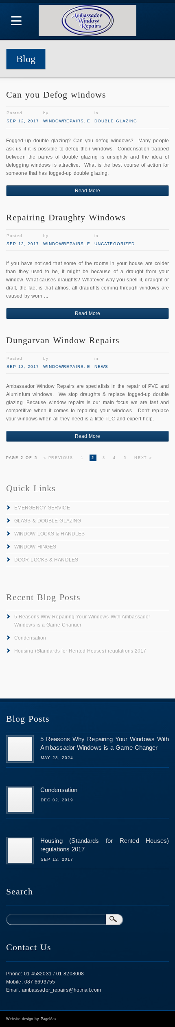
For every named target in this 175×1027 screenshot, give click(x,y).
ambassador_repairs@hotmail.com (61, 990)
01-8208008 (70, 974)
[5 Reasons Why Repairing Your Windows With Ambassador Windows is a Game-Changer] (20, 761)
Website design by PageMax (31, 1019)
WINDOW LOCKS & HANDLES (49, 534)
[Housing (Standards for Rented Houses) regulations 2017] (20, 863)
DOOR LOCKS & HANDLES (46, 560)
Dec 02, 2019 (57, 800)
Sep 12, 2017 (23, 121)
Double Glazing (115, 121)
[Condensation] (20, 812)
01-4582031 (38, 974)
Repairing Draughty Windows (66, 217)
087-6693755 (39, 982)
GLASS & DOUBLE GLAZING (47, 521)
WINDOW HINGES (35, 547)
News (101, 366)
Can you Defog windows (56, 94)
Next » (143, 458)
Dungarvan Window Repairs (63, 340)
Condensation (30, 638)
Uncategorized (114, 244)
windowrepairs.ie (66, 121)
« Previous (58, 458)
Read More (88, 191)
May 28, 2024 (57, 757)
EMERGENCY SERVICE (42, 508)
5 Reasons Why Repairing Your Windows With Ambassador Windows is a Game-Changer (82, 621)
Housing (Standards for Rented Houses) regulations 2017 (80, 651)
